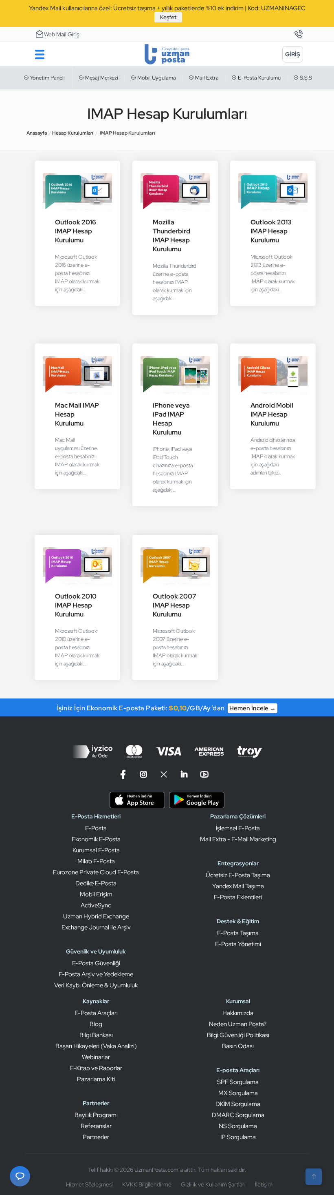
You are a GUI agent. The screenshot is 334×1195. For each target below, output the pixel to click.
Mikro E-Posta (96, 861)
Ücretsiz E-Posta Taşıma (238, 875)
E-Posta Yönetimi (238, 944)
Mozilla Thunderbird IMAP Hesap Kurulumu (171, 235)
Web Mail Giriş (61, 34)
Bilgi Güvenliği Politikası (238, 1035)
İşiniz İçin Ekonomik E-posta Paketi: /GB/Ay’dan (166, 708)
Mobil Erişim (96, 894)
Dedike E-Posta (95, 883)
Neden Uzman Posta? (238, 1024)
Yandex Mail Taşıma (238, 886)
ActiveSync (96, 905)
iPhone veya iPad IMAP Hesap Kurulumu (171, 419)
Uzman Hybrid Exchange (96, 916)
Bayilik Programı (96, 1115)
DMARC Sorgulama (238, 1115)
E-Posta (96, 828)
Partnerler (96, 1137)
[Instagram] (143, 774)
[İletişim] (298, 35)
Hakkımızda (237, 1013)
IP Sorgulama (238, 1137)
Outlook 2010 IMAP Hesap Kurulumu (76, 605)
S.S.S (305, 77)
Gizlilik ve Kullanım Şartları (213, 1184)
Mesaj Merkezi (101, 77)
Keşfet (168, 17)
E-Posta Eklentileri (238, 897)
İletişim (263, 1184)
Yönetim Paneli (47, 77)
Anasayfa (36, 133)
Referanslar (96, 1126)
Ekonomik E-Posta (96, 839)
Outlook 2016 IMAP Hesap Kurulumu (75, 231)
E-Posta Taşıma (238, 933)
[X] (163, 774)
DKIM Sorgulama (237, 1104)
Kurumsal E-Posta (96, 850)
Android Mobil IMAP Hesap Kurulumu (271, 414)
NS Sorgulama (238, 1126)
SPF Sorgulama (238, 1082)
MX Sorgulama (238, 1093)
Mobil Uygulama (156, 77)
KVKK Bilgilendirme (146, 1184)
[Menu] (39, 54)
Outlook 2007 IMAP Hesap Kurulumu (174, 605)
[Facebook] (124, 774)
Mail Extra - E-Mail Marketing (238, 839)
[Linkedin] (184, 774)
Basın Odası (238, 1046)
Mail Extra (206, 77)
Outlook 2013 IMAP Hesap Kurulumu (271, 231)
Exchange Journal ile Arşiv (96, 927)
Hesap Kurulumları (72, 133)
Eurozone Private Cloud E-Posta (96, 872)
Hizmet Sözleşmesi (89, 1184)
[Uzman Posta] (167, 54)
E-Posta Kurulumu (259, 77)
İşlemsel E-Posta (238, 828)
